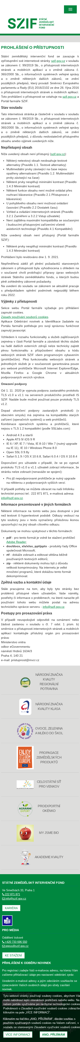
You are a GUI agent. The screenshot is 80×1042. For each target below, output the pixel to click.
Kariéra (11, 908)
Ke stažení (13, 955)
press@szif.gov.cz (17, 946)
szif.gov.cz (58, 60)
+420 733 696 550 (16, 941)
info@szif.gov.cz (12, 498)
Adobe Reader (16, 542)
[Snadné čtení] (7, 920)
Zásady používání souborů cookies (24, 317)
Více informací (18, 1034)
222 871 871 (12, 894)
